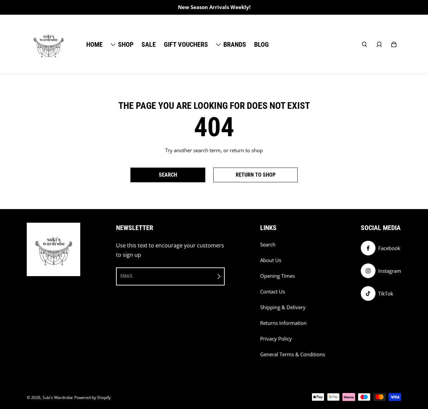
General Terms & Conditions (292, 354)
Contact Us (272, 291)
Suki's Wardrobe (57, 397)
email (126, 276)
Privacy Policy (276, 338)
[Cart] (394, 44)
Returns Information (283, 323)
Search (268, 244)
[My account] (379, 44)
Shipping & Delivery (283, 307)
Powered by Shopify (92, 397)
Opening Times (277, 275)
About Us (270, 260)
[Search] (364, 44)
